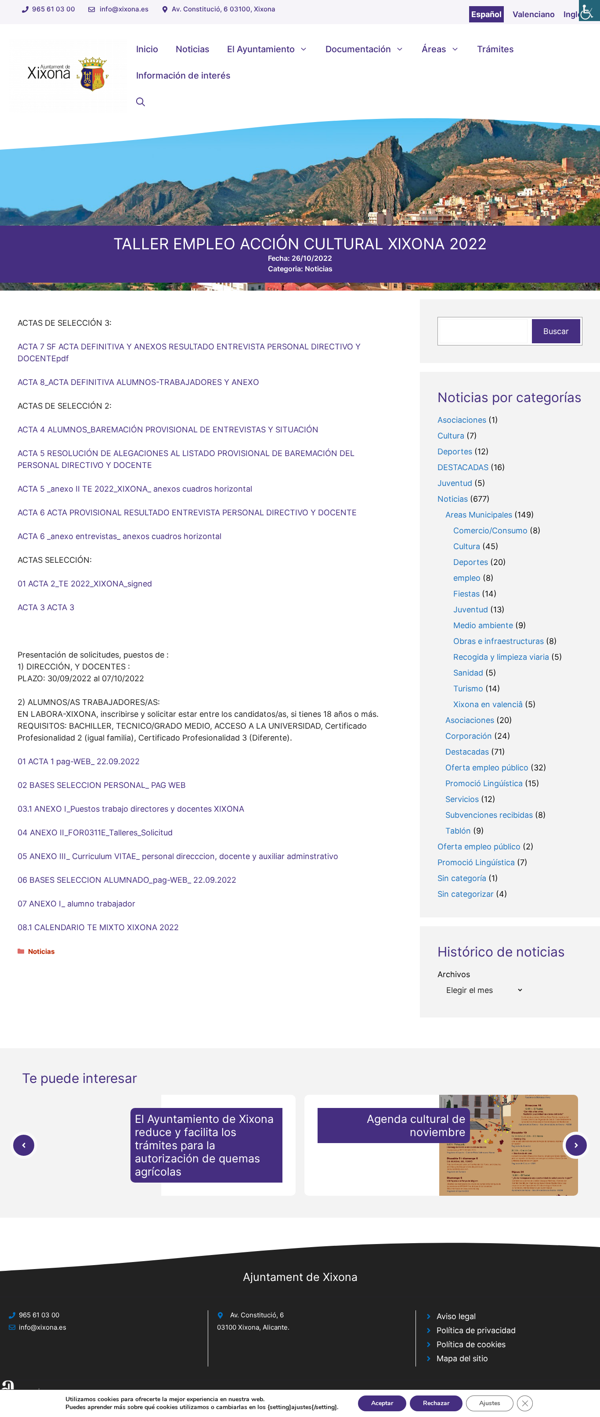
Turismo (468, 688)
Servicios (462, 799)
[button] (140, 102)
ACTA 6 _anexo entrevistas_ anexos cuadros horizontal (119, 536)
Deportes (454, 451)
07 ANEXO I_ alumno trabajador (76, 903)
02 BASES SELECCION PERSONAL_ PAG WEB (102, 785)
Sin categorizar (465, 894)
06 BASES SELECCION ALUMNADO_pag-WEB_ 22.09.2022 (127, 880)
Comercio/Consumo (490, 530)
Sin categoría (461, 878)
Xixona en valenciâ (488, 704)
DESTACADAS (462, 467)
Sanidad (468, 672)
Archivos (453, 974)
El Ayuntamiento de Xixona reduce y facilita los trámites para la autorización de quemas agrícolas (204, 1145)
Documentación (358, 49)
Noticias (193, 49)
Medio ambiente (483, 625)
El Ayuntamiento (261, 49)
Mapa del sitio (462, 1358)
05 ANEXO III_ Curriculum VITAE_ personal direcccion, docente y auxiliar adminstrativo (178, 856)
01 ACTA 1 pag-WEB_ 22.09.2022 (79, 761)
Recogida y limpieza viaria (501, 657)
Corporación (468, 736)
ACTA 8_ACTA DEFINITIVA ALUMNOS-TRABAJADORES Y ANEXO (138, 382)
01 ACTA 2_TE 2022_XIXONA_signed (85, 583)
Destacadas (467, 751)
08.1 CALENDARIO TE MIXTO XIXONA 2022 (98, 927)
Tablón (458, 830)
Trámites (495, 49)
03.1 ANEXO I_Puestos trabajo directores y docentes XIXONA (131, 808)
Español (486, 14)
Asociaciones (461, 419)
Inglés (575, 14)
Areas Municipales (478, 514)
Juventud (454, 483)
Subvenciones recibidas (489, 815)
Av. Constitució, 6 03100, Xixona (223, 9)
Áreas (434, 49)
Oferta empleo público (486, 767)
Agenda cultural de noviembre (416, 1125)
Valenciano (534, 14)
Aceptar (382, 1403)
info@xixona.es (124, 9)
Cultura (450, 435)
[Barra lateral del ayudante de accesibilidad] (589, 10)
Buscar (556, 331)
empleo (467, 578)
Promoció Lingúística (484, 783)
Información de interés (183, 75)
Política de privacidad (476, 1330)
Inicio (147, 49)
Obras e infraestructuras (498, 641)
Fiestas (466, 593)
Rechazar (436, 1403)
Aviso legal (456, 1316)
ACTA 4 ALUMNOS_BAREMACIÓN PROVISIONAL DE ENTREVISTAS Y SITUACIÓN (168, 429)
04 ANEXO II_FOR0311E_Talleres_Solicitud (95, 832)
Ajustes (489, 1403)
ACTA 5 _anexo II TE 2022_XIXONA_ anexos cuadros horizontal (135, 488)
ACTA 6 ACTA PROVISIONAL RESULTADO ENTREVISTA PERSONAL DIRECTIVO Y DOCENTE (187, 512)
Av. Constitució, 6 (257, 1315)
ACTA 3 (31, 607)
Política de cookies (471, 1344)
